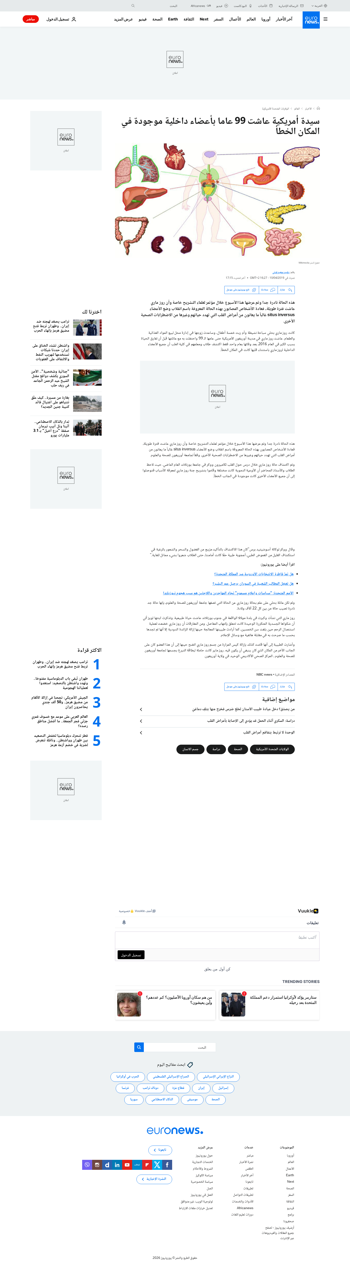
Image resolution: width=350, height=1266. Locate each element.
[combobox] (157, 6)
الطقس (249, 1169)
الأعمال (235, 19)
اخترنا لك (92, 312)
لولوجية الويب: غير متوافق (197, 1202)
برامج (291, 1215)
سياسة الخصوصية (202, 1182)
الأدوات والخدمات (242, 1202)
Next (204, 19)
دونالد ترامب (150, 1088)
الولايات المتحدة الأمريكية (275, 109)
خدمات (248, 1148)
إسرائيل (223, 1088)
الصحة (157, 19)
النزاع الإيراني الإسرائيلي (218, 1077)
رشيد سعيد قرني (281, 272)
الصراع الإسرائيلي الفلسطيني (171, 1077)
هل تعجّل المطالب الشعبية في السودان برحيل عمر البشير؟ (253, 584)
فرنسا (125, 1088)
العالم (251, 19)
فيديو (143, 19)
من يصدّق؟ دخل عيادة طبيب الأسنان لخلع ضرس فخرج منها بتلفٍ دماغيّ (243, 709)
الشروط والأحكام (203, 1169)
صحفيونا (288, 1221)
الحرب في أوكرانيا (127, 1077)
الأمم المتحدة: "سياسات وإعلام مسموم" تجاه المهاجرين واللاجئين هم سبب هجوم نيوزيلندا (228, 593)
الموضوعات (287, 1148)
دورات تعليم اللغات (242, 1215)
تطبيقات (248, 1188)
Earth (173, 19)
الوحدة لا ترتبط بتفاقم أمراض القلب (269, 732)
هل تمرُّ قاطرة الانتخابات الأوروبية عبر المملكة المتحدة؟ (254, 574)
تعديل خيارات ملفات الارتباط (196, 1208)
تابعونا (249, 1182)
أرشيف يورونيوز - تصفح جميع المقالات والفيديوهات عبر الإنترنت (278, 1233)
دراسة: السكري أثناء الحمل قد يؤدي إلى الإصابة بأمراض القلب (251, 721)
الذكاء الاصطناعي (162, 1099)
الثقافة (189, 19)
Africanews (245, 1208)
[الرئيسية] (318, 109)
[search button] (133, 6)
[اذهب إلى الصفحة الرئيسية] (311, 20)
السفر (218, 19)
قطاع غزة (178, 1088)
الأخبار (308, 109)
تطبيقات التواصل (243, 1195)
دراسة (216, 749)
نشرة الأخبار (246, 1162)
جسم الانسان (190, 749)
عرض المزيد (205, 1148)
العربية (318, 5)
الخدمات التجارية (202, 1162)
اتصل (210, 1188)
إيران (201, 1088)
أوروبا (265, 19)
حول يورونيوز (204, 1156)
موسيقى (192, 1099)
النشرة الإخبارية (156, 1179)
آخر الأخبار (284, 19)
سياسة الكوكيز (204, 1175)
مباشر (30, 19)
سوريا (134, 1099)
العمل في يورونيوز (202, 1195)
